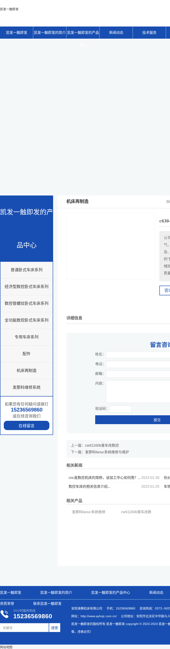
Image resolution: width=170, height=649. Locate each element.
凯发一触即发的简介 (50, 32)
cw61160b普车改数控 (102, 445)
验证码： (102, 408)
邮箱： (100, 374)
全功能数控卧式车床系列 (26, 320)
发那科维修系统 (27, 387)
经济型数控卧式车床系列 (26, 287)
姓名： (100, 354)
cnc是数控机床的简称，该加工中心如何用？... (114, 478)
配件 (27, 354)
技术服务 (149, 32)
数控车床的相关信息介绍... (114, 486)
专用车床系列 (27, 337)
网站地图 (6, 647)
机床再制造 (27, 370)
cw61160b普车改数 (136, 512)
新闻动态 (116, 32)
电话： (100, 364)
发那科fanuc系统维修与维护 (107, 452)
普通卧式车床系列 (26, 270)
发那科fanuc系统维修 (88, 512)
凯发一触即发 (9, 9)
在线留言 (27, 426)
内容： (100, 383)
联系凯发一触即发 (47, 603)
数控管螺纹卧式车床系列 (26, 303)
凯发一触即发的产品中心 (83, 35)
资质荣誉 (7, 603)
